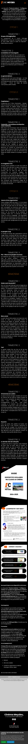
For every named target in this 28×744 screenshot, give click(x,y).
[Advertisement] (14, 696)
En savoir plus (11, 742)
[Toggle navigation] (25, 3)
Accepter (4, 742)
